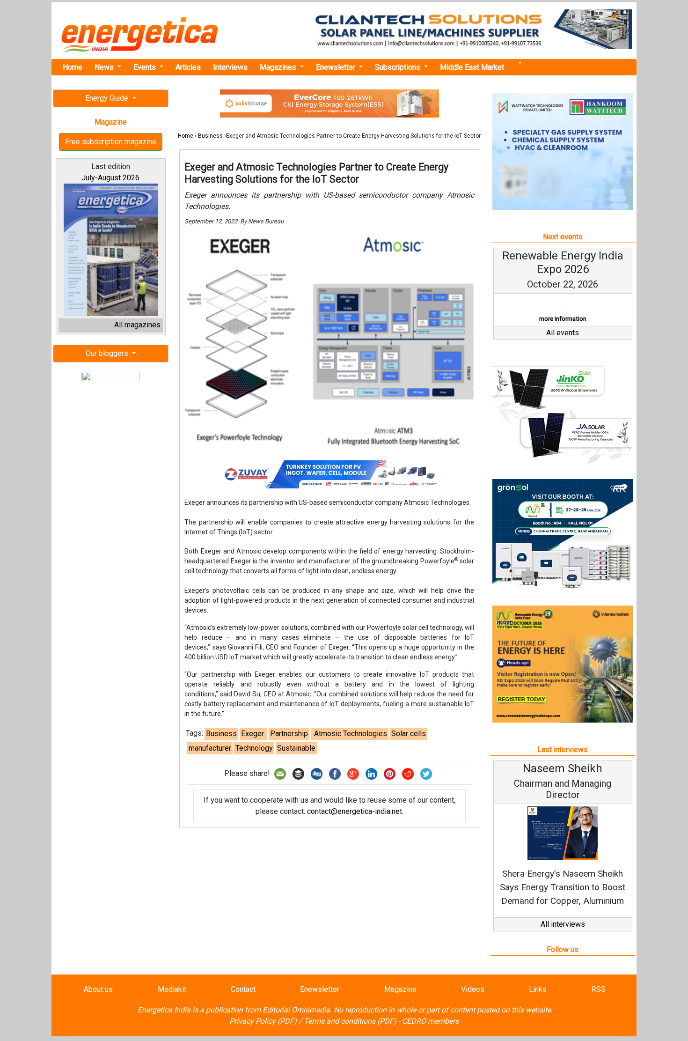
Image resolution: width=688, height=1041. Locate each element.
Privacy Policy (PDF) (263, 1021)
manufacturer (210, 748)
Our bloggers (108, 353)
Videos (472, 989)
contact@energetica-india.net (354, 811)
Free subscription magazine (110, 141)
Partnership (289, 733)
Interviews (230, 67)
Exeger (253, 733)
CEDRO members (430, 1021)
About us (98, 989)
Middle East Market (472, 67)
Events (145, 67)
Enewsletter (336, 67)
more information (562, 318)
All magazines (137, 324)
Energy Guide (107, 98)
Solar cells (408, 733)
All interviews (563, 924)
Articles (188, 67)
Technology (254, 748)
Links (538, 989)
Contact (243, 989)
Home (72, 67)
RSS (599, 989)
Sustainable (296, 748)
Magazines (279, 67)
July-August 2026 (110, 177)
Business (210, 136)
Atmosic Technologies (349, 733)
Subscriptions (398, 67)
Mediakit (172, 989)
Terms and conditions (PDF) (350, 1021)
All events (562, 332)
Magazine (400, 989)
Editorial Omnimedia (296, 1009)
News (105, 67)
